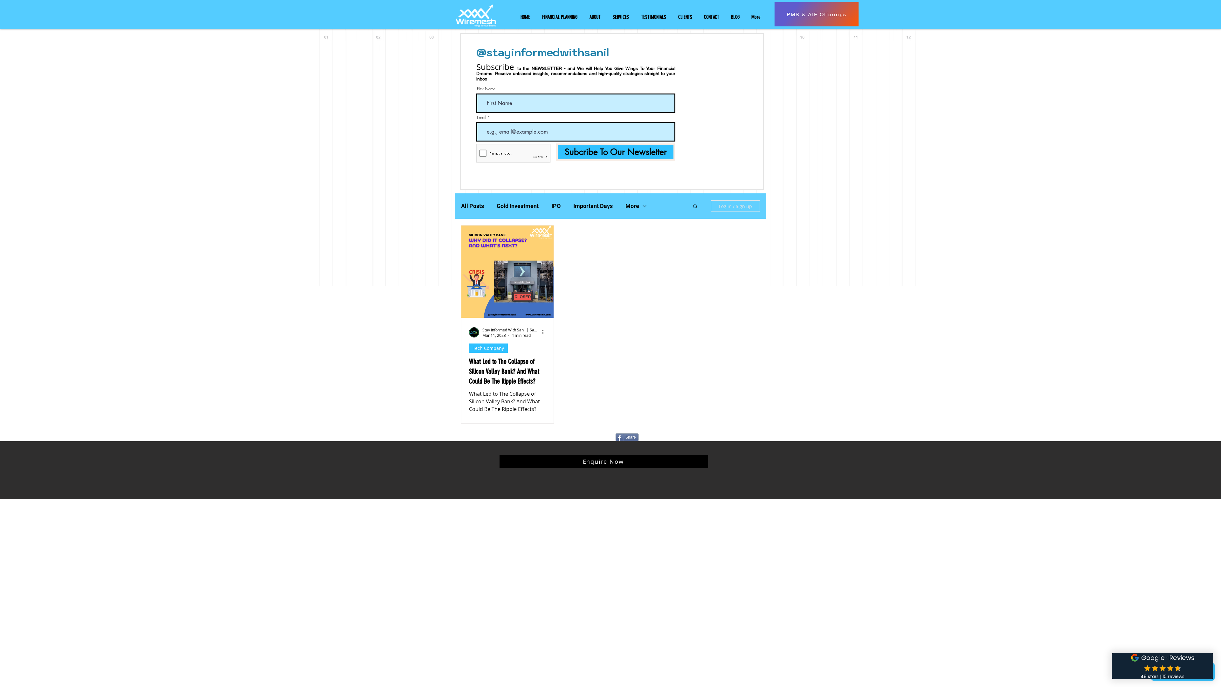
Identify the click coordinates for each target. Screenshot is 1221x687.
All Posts (472, 206)
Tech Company (488, 348)
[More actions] (545, 332)
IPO (556, 206)
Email (481, 117)
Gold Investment (518, 206)
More (632, 206)
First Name (486, 89)
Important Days (593, 206)
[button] (695, 207)
